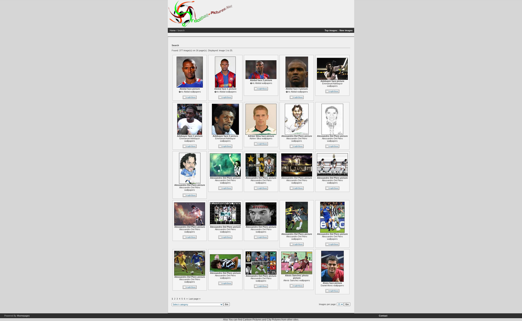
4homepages (23, 315)
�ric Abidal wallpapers (190, 91)
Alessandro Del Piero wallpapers (296, 139)
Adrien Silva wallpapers (261, 138)
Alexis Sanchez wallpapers (296, 280)
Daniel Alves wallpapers (332, 285)
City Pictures (274, 319)
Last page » (194, 299)
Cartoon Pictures (252, 319)
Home (173, 30)
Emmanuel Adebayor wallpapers (332, 84)
